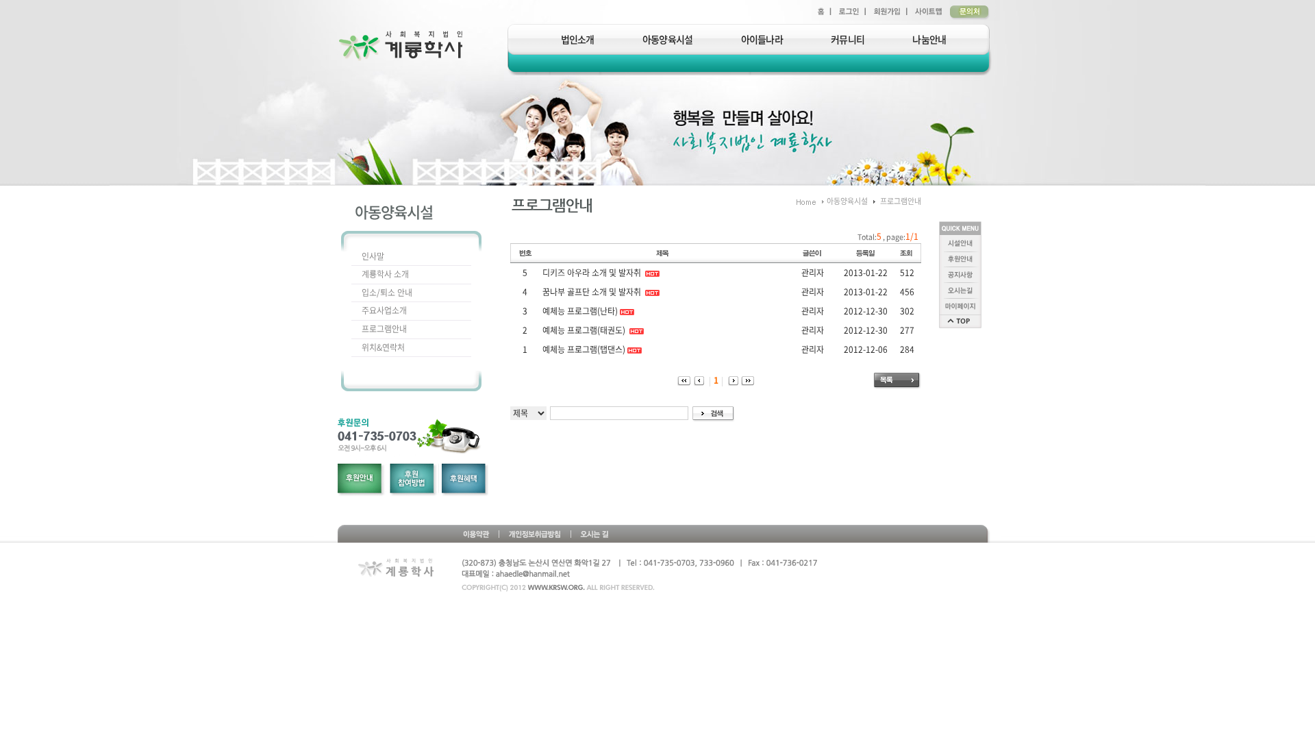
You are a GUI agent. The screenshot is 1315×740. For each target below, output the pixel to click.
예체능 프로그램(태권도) (584, 330)
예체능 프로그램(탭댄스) (583, 349)
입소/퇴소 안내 (387, 292)
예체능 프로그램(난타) (580, 311)
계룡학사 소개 (385, 274)
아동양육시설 (667, 39)
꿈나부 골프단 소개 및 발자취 (592, 292)
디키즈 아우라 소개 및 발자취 (592, 273)
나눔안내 (929, 39)
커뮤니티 (847, 39)
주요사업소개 (384, 310)
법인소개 (577, 39)
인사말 (373, 256)
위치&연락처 (383, 347)
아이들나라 (762, 39)
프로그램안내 (384, 329)
